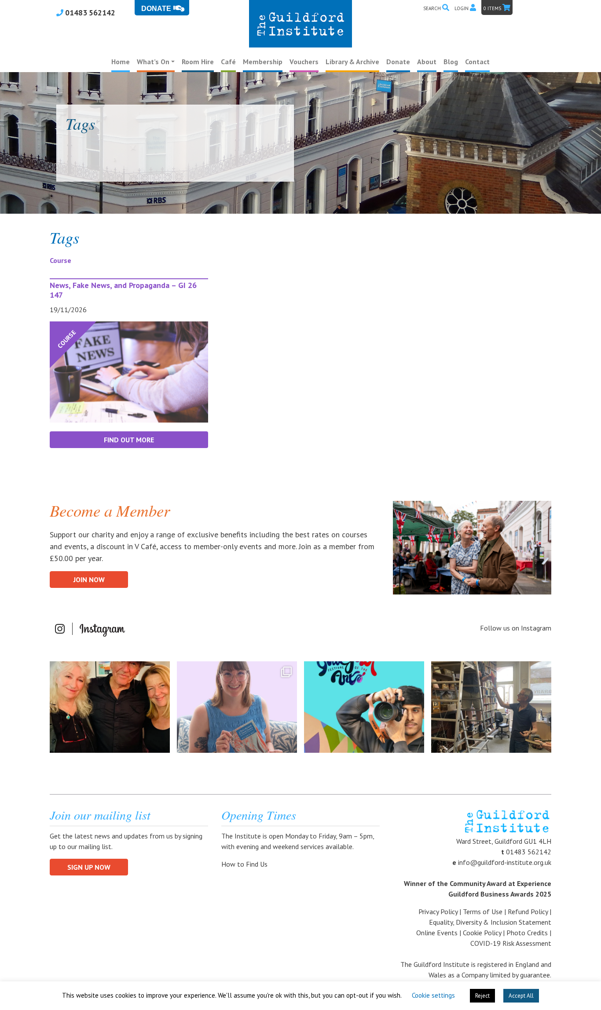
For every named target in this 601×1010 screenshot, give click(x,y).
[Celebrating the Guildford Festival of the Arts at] (364, 707)
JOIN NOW (89, 579)
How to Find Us (245, 864)
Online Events (437, 932)
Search (432, 8)
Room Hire (198, 61)
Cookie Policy (482, 932)
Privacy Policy (438, 911)
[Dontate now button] (162, 7)
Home (120, 61)
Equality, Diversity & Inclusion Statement (490, 922)
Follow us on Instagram (515, 628)
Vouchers (304, 61)
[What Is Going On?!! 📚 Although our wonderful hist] (491, 707)
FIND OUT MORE (129, 439)
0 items (493, 8)
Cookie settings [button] (433, 995)
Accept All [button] (521, 995)
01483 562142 (89, 12)
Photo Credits (527, 932)
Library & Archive (352, 61)
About (426, 61)
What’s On (153, 61)
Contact (477, 61)
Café (228, 61)
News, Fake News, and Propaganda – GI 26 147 (123, 290)
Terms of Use (482, 911)
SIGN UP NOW (88, 867)
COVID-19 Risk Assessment (510, 943)
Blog (450, 61)
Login (462, 8)
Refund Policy (528, 911)
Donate (398, 61)
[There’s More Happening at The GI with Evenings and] (237, 707)
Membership (262, 61)
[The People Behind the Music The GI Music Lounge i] (110, 707)
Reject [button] (482, 995)
